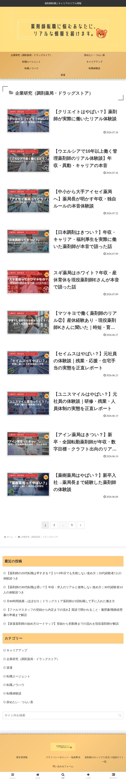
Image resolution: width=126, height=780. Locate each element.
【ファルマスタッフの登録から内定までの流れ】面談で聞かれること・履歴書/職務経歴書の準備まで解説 (63, 612)
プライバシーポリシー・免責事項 (63, 757)
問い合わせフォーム (63, 766)
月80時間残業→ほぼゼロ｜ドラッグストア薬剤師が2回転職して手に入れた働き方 (61, 601)
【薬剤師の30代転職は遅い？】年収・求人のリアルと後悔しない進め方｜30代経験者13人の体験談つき (63, 590)
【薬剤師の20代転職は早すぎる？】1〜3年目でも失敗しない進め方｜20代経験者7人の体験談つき (62, 576)
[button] (120, 715)
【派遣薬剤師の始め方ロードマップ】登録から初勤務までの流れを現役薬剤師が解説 (63, 623)
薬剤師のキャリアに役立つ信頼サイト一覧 (104, 759)
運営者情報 (22, 757)
